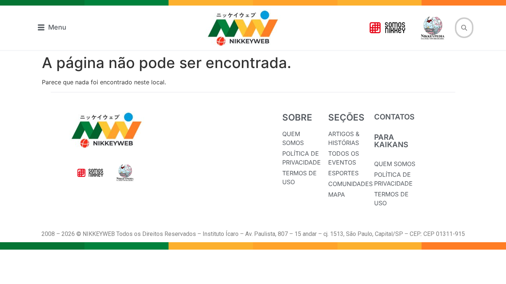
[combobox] (464, 27)
